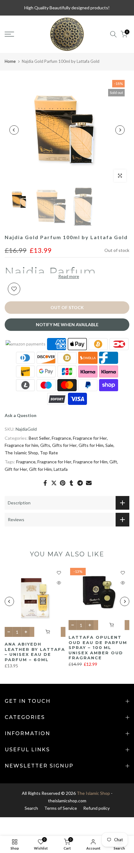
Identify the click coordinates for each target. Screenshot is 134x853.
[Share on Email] (89, 483)
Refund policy (96, 808)
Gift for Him (40, 469)
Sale (109, 445)
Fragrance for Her (90, 438)
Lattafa (61, 469)
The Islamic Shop (21, 452)
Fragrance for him (21, 445)
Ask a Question (20, 415)
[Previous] (14, 130)
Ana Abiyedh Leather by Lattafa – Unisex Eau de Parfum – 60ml (35, 652)
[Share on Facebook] (45, 483)
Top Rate (49, 452)
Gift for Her (16, 469)
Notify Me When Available (67, 324)
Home (10, 61)
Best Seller (39, 438)
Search (31, 808)
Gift (113, 461)
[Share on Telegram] (80, 483)
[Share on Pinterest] (62, 483)
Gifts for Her (64, 445)
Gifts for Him (91, 445)
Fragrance (61, 438)
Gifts (45, 445)
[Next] (120, 130)
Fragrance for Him (90, 461)
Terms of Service (60, 808)
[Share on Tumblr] (71, 483)
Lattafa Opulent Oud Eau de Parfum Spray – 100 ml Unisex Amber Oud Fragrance (98, 647)
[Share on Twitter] (54, 483)
